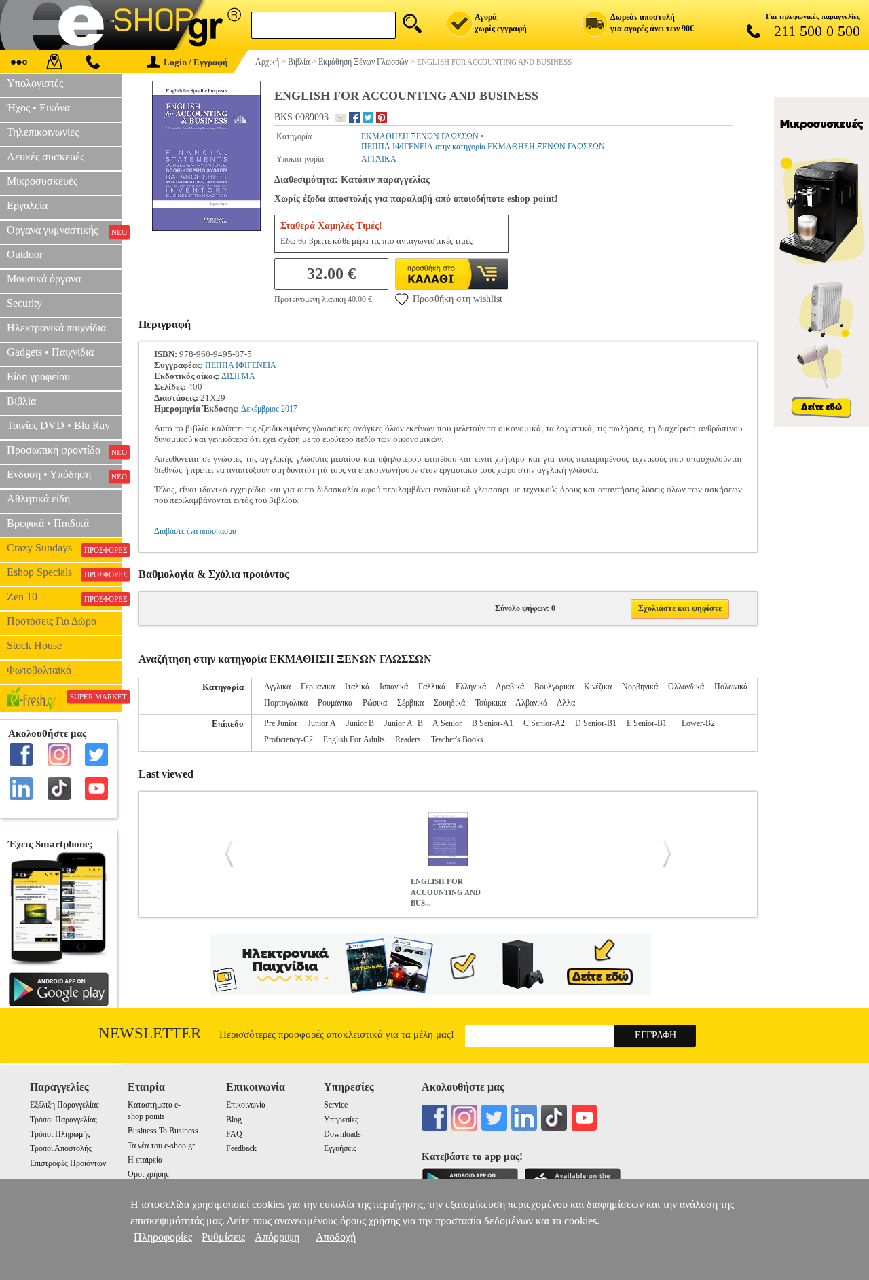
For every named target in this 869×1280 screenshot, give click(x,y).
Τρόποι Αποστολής (61, 1148)
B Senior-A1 (492, 723)
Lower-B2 (698, 723)
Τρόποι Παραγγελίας (63, 1119)
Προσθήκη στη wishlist (457, 299)
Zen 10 (64, 597)
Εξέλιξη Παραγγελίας (64, 1105)
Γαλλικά (431, 686)
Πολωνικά (730, 686)
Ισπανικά (394, 686)
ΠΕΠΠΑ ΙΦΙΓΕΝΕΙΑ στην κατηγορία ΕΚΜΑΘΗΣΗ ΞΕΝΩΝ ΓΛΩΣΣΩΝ (483, 146)
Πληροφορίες (163, 1237)
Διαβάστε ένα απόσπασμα (195, 531)
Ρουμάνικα (335, 703)
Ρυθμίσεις (223, 1237)
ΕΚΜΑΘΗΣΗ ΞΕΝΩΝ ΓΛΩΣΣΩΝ (420, 136)
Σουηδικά (449, 703)
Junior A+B (403, 723)
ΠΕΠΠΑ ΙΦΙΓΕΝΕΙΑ (240, 365)
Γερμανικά (318, 686)
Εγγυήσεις (340, 1148)
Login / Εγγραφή (195, 62)
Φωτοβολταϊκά (39, 670)
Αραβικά (510, 686)
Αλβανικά (531, 703)
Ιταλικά (357, 686)
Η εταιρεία (145, 1160)
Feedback (241, 1148)
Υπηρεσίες (341, 1119)
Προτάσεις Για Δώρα (51, 621)
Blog (234, 1119)
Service (336, 1105)
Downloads (342, 1134)
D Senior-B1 (595, 723)
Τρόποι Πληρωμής (60, 1134)
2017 (289, 409)
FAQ (234, 1134)
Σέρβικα (410, 703)
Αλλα (566, 703)
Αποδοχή (336, 1237)
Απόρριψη (277, 1237)
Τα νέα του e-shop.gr (161, 1145)
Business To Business (163, 1130)
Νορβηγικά (640, 686)
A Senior (447, 723)
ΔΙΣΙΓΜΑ (238, 376)
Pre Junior (280, 723)
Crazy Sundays (64, 548)
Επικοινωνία (245, 1105)
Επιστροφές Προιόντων (68, 1163)
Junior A (322, 723)
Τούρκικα (490, 703)
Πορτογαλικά (286, 703)
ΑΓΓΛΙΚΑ (378, 159)
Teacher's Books (457, 739)
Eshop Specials (64, 572)
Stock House (34, 645)
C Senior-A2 (544, 723)
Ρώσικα (375, 703)
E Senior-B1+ (649, 723)
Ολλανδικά (686, 686)
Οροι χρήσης (148, 1174)
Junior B (360, 723)
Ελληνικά (471, 686)
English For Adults (354, 739)
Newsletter (149, 1033)
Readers (408, 739)
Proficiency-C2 (288, 739)
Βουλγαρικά (554, 686)
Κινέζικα (598, 686)
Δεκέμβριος (260, 409)
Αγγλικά (277, 686)
